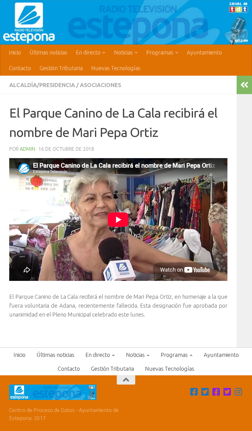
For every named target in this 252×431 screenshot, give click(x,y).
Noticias (123, 52)
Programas (159, 52)
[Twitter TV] (205, 392)
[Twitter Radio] (227, 392)
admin (27, 149)
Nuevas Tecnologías (115, 68)
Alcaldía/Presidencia (42, 85)
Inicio (15, 52)
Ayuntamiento (204, 52)
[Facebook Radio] (216, 392)
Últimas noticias (48, 52)
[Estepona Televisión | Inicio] (126, 22)
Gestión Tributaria (61, 68)
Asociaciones (100, 85)
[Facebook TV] (194, 392)
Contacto (20, 68)
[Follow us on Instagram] (238, 392)
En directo (88, 52)
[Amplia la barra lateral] (244, 85)
